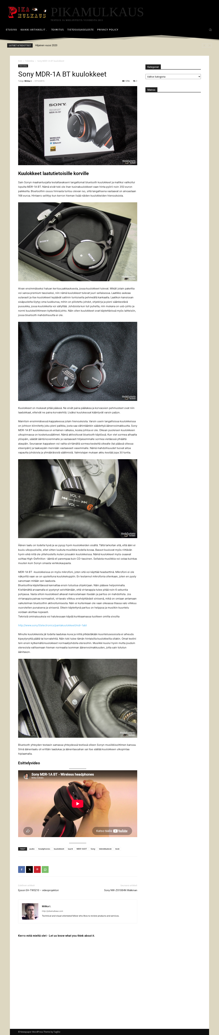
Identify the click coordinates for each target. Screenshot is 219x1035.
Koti (20, 60)
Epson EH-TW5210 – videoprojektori (38, 890)
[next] (210, 45)
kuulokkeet (59, 848)
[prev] (204, 45)
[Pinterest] (37, 869)
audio (32, 848)
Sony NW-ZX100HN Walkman (120, 890)
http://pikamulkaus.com (52, 911)
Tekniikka (29, 60)
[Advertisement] (171, 118)
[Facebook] (21, 869)
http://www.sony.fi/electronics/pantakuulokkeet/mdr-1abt (52, 625)
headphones (44, 848)
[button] (210, 29)
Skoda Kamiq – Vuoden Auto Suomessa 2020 (61, 45)
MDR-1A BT (82, 848)
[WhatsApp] (45, 869)
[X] (29, 869)
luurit (70, 848)
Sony (93, 848)
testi (117, 848)
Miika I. (28, 81)
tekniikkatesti (105, 848)
